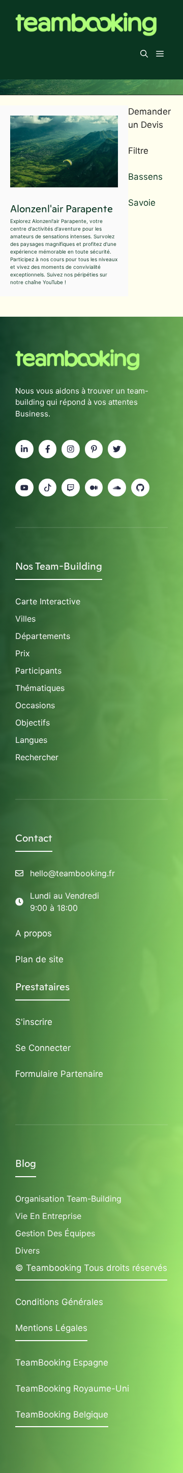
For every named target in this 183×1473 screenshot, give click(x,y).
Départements (42, 636)
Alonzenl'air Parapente (61, 209)
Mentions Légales (51, 1328)
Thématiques (40, 688)
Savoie (142, 203)
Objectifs (32, 722)
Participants (38, 670)
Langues (31, 740)
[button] (144, 54)
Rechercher (36, 757)
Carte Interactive (47, 601)
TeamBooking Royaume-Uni (72, 1388)
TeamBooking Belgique (61, 1414)
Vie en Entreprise (48, 1216)
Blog (25, 1163)
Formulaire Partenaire (59, 1074)
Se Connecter (43, 1048)
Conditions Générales (59, 1302)
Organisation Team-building (68, 1198)
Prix (22, 653)
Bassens (145, 177)
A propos (33, 933)
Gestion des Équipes (55, 1233)
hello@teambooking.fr (72, 873)
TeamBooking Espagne (61, 1362)
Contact (33, 838)
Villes (25, 619)
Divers (27, 1250)
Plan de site (39, 959)
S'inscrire (33, 1022)
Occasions (35, 705)
